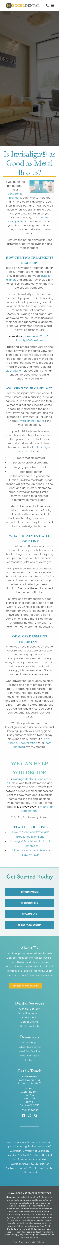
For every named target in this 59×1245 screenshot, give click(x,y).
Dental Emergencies (29, 1013)
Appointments (29, 892)
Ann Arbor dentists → (39, 975)
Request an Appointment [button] (25, 986)
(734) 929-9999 (29, 1110)
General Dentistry (29, 1008)
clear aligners (14, 370)
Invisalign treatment (31, 420)
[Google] (35, 1116)
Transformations (29, 925)
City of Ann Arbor (21, 1159)
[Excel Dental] (22, 5)
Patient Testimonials (29, 1046)
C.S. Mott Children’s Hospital (35, 1155)
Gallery (29, 1059)
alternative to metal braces (29, 499)
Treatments (29, 914)
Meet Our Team (29, 1055)
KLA (35, 1159)
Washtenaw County (40, 1168)
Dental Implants (29, 1026)
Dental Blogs (29, 1042)
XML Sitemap (39, 1242)
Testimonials (29, 903)
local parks (32, 1172)
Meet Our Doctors (29, 1051)
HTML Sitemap (20, 1242)
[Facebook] (23, 1116)
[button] (52, 5)
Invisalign (40, 243)
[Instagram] (29, 1116)
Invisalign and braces (33, 313)
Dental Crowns (29, 1021)
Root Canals (29, 1017)
